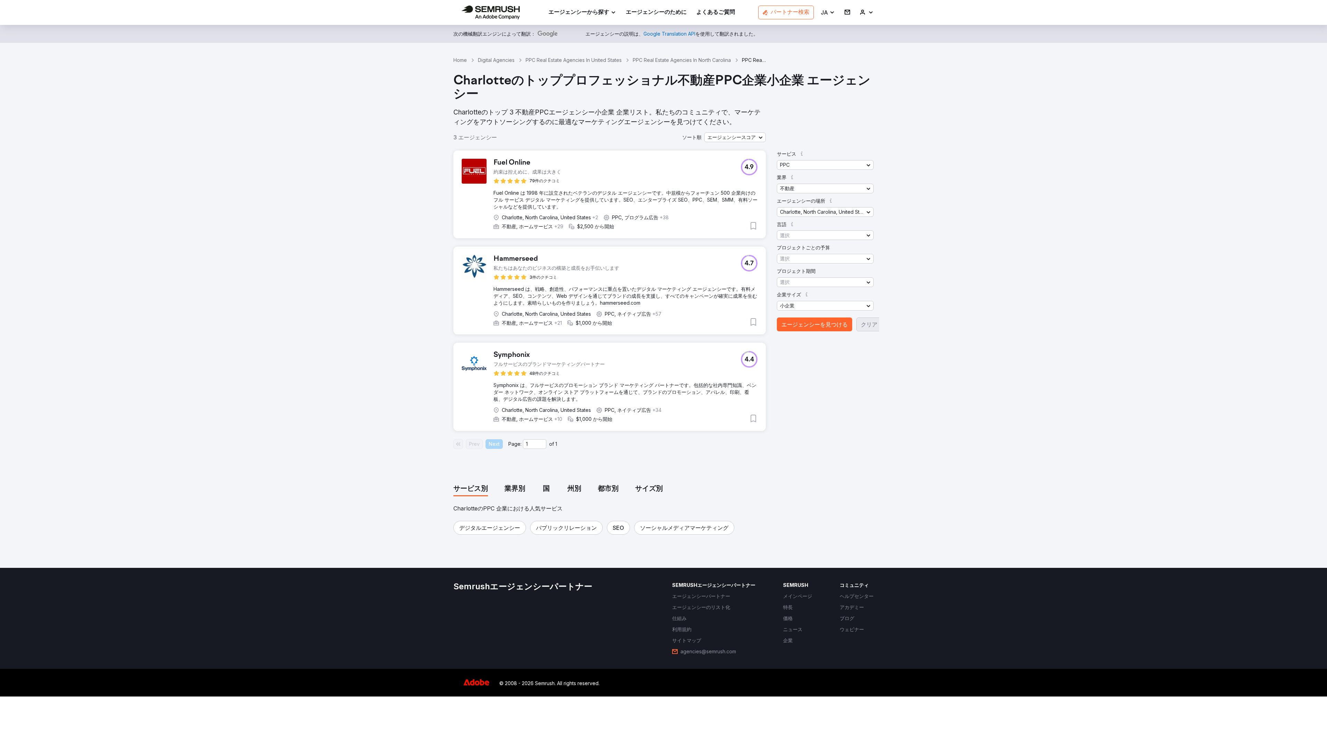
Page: (514, 444)
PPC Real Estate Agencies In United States (574, 60)
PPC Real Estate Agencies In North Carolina (682, 60)
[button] (828, 12)
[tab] (470, 489)
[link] (656, 12)
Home (460, 60)
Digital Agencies (496, 60)
